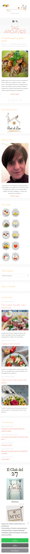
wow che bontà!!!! (5, 459)
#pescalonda (3, 46)
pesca (27, 46)
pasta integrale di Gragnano (20, 46)
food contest (13, 46)
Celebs (12, 44)
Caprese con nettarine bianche (10, 343)
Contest (15, 44)
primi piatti (23, 44)
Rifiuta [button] (15, 546)
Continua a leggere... (15, 94)
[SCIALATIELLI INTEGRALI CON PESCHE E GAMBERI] (15, 64)
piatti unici (19, 44)
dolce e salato (8, 46)
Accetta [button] (15, 541)
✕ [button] (28, 523)
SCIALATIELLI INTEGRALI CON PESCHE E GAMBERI (12, 39)
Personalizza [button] (15, 551)
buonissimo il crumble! (6, 445)
